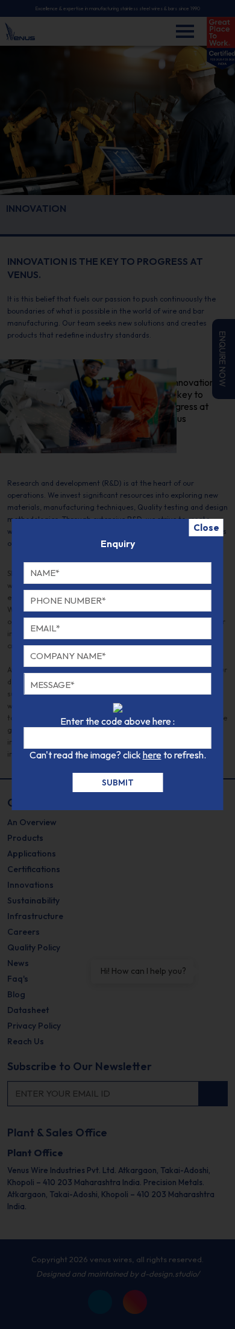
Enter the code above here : (117, 721)
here (152, 755)
